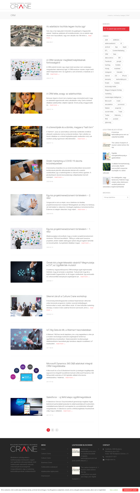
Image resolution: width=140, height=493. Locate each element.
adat (106, 40)
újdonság (108, 122)
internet (107, 76)
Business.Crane (46, 462)
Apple (124, 47)
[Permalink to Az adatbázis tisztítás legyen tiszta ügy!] (26, 35)
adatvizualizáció (110, 43)
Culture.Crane (46, 458)
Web (106, 119)
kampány (108, 79)
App (116, 47)
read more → (55, 74)
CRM (106, 54)
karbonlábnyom (121, 79)
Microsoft (108, 101)
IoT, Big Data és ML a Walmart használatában (68, 330)
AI (121, 43)
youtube (115, 119)
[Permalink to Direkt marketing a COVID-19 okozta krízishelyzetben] (26, 170)
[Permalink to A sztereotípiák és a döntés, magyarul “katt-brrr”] (26, 136)
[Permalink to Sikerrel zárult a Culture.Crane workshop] (26, 305)
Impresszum (45, 476)
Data (114, 54)
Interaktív (119, 72)
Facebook (108, 61)
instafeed (117, 68)
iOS (116, 76)
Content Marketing (118, 50)
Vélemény (117, 115)
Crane (43, 449)
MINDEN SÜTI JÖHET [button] (130, 490)
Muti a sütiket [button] (114, 490)
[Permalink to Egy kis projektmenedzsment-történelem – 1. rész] (26, 238)
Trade (120, 111)
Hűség (107, 68)
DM (119, 58)
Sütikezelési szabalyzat (49, 467)
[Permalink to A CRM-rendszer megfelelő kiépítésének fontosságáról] (26, 69)
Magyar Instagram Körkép (113, 90)
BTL (106, 50)
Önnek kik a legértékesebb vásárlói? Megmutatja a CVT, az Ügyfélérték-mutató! (70, 264)
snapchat (118, 108)
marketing (108, 94)
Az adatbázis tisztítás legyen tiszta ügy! (65, 26)
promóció (121, 104)
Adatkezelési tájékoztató (49, 471)
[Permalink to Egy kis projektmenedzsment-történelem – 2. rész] (26, 204)
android (107, 47)
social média (109, 111)
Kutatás (117, 83)
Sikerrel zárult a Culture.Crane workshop (66, 296)
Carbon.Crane (46, 454)
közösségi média (110, 86)
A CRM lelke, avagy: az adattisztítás (63, 93)
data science (109, 58)
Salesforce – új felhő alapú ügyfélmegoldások (68, 397)
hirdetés (118, 65)
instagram (108, 72)
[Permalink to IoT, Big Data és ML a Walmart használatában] (26, 339)
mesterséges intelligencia (113, 97)
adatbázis (116, 40)
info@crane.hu (110, 459)
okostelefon (109, 104)
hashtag (107, 65)
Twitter (107, 115)
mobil (118, 101)
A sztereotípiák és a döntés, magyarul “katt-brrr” (70, 127)
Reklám (107, 108)
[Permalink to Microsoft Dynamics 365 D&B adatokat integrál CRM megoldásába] (26, 373)
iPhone (124, 76)
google (119, 61)
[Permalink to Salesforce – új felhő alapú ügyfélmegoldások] (26, 406)
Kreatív (107, 83)
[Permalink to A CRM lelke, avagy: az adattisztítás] (26, 103)
